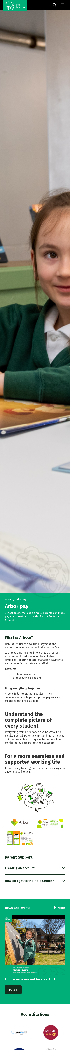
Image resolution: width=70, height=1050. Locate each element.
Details (13, 989)
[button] (35, 868)
